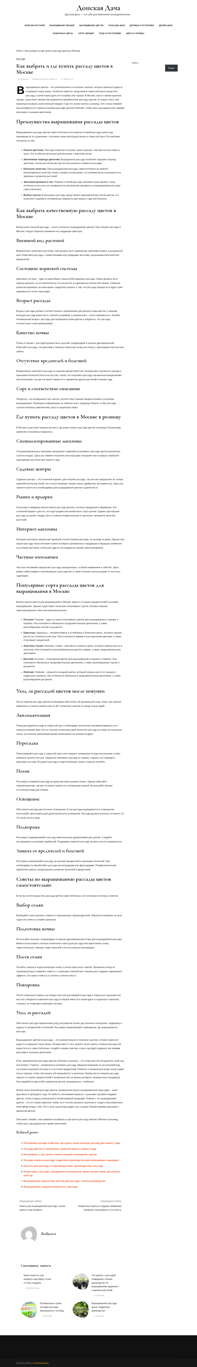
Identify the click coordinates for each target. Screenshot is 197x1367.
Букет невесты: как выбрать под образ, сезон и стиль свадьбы (37, 1279)
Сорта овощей (86, 33)
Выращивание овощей (62, 25)
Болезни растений (35, 25)
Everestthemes (41, 1363)
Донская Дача (98, 7)
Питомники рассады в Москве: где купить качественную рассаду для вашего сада (72, 1143)
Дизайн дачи (165, 25)
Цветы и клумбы (135, 33)
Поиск (135, 63)
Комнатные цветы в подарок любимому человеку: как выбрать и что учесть (99, 1208)
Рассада (20, 59)
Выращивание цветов (91, 25)
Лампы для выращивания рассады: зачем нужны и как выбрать (42, 1208)
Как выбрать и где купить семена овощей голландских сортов (60, 1154)
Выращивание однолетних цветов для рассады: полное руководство (65, 1181)
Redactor (68, 79)
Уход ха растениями (110, 33)
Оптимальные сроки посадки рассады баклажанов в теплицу (52, 1307)
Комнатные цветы (63, 33)
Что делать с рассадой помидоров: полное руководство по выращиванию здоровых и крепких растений (105, 1282)
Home (19, 51)
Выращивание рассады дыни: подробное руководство (104, 1307)
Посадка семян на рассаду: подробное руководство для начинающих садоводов (71, 1160)
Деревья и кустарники (142, 25)
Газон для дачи (116, 25)
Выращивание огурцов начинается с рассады (51, 1187)
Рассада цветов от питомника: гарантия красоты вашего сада (60, 1149)
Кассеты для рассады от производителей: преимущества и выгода (63, 1166)
